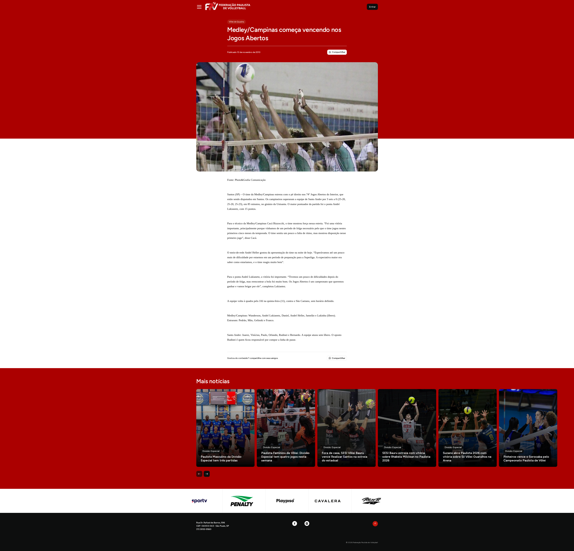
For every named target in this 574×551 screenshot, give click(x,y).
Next (207, 474)
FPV (227, 6)
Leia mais (225, 428)
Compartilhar (338, 52)
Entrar (372, 6)
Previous (199, 474)
